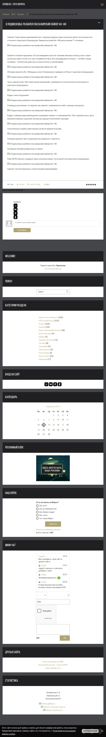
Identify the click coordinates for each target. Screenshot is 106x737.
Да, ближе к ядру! (46, 512)
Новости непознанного (48, 317)
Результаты (41, 530)
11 (67, 420)
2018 (13, 14)
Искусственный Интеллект (50, 330)
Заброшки (43, 359)
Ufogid (21, 184)
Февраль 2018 (53, 407)
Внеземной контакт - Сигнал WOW (53, 665)
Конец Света (44, 356)
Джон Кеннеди (45, 334)
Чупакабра (43, 346)
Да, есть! (43, 506)
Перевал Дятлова (46, 340)
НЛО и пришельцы (46, 321)
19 (38, 430)
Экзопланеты (44, 350)
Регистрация (50, 269)
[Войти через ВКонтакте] (15, 209)
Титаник (42, 343)
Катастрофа (35, 184)
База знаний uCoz (53, 668)
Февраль (21, 14)
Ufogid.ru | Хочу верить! (13, 4)
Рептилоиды (44, 353)
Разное (42, 327)
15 (54, 425)
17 (63, 425)
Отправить (22, 230)
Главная (6, 14)
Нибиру (42, 337)
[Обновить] (68, 596)
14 (49, 425)
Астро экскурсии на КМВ (53, 662)
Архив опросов (54, 530)
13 (27, 14)
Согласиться (90, 731)
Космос (42, 324)
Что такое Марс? (46, 518)
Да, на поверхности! (47, 509)
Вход (59, 269)
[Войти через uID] (15, 205)
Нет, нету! (43, 515)
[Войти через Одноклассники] (15, 217)
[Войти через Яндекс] (15, 213)
